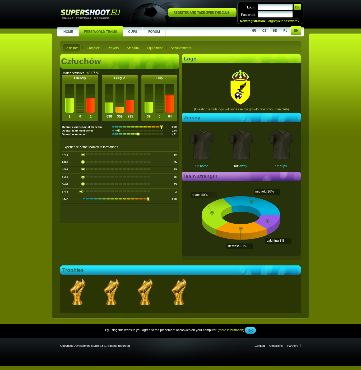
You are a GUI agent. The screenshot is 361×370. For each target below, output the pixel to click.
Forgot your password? (282, 21)
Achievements (181, 48)
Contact (260, 345)
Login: (251, 7)
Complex (93, 48)
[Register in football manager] (202, 16)
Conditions (276, 345)
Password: (248, 15)
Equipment (155, 48)
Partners (292, 345)
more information (231, 118)
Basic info (71, 48)
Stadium (133, 48)
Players (113, 48)
